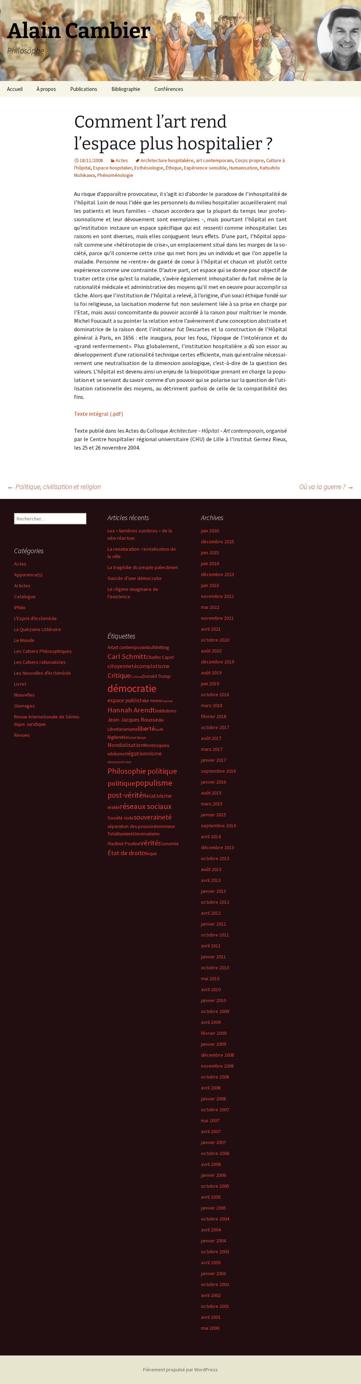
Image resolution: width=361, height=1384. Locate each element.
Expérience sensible (205, 168)
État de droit (125, 853)
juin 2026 (210, 530)
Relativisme (157, 795)
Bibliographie (125, 89)
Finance (166, 701)
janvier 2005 (213, 1208)
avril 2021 (211, 629)
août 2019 (211, 672)
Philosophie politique (142, 771)
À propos (46, 89)
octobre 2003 (215, 1251)
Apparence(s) (28, 574)
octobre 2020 (215, 640)
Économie (169, 844)
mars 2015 (211, 804)
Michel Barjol (136, 737)
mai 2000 (210, 1328)
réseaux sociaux (146, 806)
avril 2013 (211, 880)
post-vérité (125, 795)
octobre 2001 (215, 1306)
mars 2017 (211, 749)
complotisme (153, 665)
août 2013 (211, 869)
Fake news (150, 701)
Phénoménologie (115, 175)
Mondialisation (126, 744)
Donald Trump (156, 676)
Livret (20, 684)
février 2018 (213, 716)
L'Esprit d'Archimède (35, 618)
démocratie (132, 688)
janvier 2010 (213, 1000)
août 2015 (211, 793)
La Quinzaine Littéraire (37, 629)
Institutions (165, 711)
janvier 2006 (213, 1175)
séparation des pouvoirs (131, 826)
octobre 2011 (215, 935)
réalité (114, 807)
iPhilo (19, 607)
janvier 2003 (213, 1273)
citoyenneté (122, 665)
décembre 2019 (217, 662)
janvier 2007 (213, 1142)
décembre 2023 (217, 574)
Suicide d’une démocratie (135, 578)
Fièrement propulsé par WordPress (180, 1369)
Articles (22, 585)
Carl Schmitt (127, 656)
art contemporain (214, 160)
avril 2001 (211, 1317)
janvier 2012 (213, 924)
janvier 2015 (213, 814)
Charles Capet (160, 657)
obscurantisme (119, 762)
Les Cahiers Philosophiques (43, 651)
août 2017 (211, 738)
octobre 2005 (215, 1186)
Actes (122, 160)
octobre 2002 (215, 1284)
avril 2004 (211, 1230)
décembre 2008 (217, 1055)
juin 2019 (210, 683)
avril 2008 (211, 1088)
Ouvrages (24, 706)
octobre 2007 (215, 1109)
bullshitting (158, 647)
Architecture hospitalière (167, 160)
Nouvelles (24, 695)
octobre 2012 (215, 902)
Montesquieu (156, 745)
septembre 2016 (218, 771)
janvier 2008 (213, 1098)
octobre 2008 (215, 1077)
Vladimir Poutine (124, 844)
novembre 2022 (217, 596)
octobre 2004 (215, 1219)
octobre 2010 (215, 967)
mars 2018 (211, 705)
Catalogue (25, 596)
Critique (119, 675)
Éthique (174, 168)
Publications (83, 89)
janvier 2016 (213, 782)
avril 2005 (211, 1197)
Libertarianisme (123, 729)
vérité (149, 842)
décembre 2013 (217, 847)
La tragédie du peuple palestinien (143, 567)
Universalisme (146, 834)
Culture (136, 676)
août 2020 (211, 651)
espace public (124, 700)
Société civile (121, 818)
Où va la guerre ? (326, 486)
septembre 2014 (218, 825)
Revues (22, 735)
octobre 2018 (215, 694)
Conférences (168, 89)
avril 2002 (211, 1295)
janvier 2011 (213, 956)
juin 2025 (210, 552)
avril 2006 (211, 1164)
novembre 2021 (217, 618)
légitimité (117, 737)
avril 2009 (211, 1022)
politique (121, 783)
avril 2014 (211, 836)
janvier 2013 (213, 891)
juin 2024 (210, 563)
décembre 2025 (217, 541)
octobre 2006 (215, 1153)
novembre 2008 (217, 1066)
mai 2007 (210, 1120)
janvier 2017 (213, 760)
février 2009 (213, 1033)
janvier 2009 (213, 1044)
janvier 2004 (213, 1240)
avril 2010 (211, 989)
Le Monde (24, 640)
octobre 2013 (215, 858)
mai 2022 (210, 607)
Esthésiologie (148, 168)
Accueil (15, 89)
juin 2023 (210, 585)
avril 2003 (211, 1262)
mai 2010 (210, 978)
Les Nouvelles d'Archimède (42, 673)
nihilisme (116, 754)
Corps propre (249, 160)
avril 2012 (211, 913)
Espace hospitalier (112, 168)
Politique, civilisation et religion (54, 486)
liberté (146, 728)
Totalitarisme (120, 834)
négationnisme (143, 753)
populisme (153, 783)
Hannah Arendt (131, 710)
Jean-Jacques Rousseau (136, 719)
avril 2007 (211, 1131)
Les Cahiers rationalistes (40, 662)
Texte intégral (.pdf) (98, 413)
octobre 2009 (215, 1011)
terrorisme (165, 826)
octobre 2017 (215, 727)
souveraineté (153, 817)
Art (110, 647)
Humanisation (243, 168)
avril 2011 (211, 946)
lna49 (159, 729)
